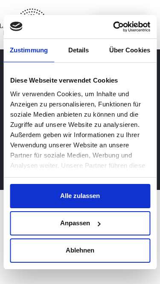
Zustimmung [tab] (29, 50)
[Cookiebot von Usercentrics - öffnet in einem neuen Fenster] (114, 26)
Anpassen (75, 223)
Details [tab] (78, 50)
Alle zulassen (80, 195)
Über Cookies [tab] (129, 50)
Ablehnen (80, 250)
